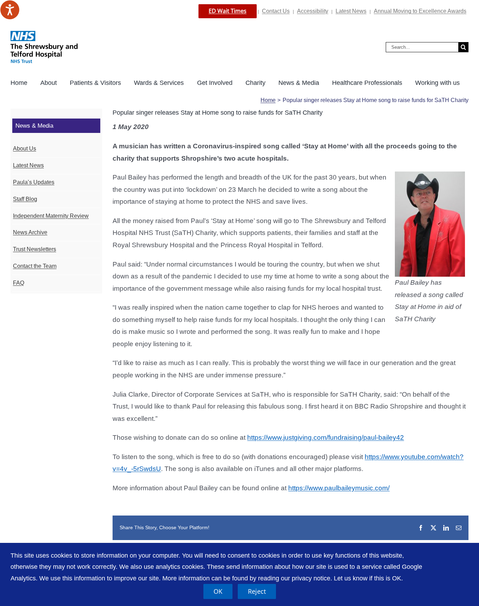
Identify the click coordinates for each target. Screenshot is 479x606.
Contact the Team (34, 266)
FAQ (18, 283)
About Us (24, 149)
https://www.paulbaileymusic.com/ (339, 488)
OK (218, 591)
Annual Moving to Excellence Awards (420, 11)
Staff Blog (25, 199)
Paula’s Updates (33, 182)
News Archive (30, 232)
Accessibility (312, 11)
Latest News (351, 11)
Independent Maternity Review (51, 216)
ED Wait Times (228, 11)
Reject (257, 591)
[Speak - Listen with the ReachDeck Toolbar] (9, 9)
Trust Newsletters (34, 249)
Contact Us (276, 11)
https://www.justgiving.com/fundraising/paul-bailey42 (325, 437)
